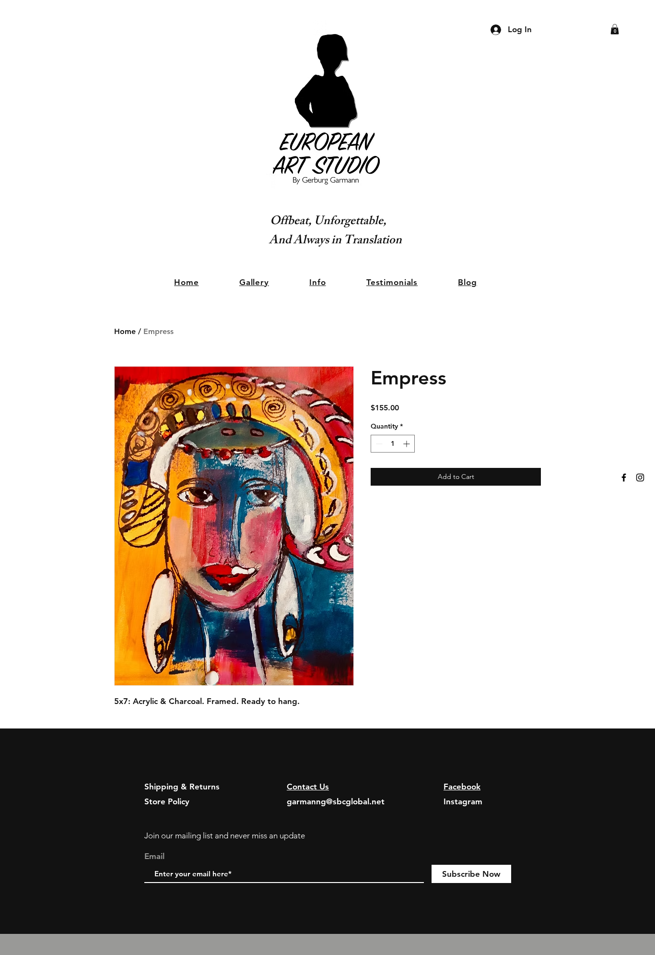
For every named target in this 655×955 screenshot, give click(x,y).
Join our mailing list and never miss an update (224, 835)
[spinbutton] (392, 443)
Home (125, 331)
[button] (614, 29)
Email (154, 856)
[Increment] (407, 443)
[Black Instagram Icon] (640, 477)
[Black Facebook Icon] (624, 477)
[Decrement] (378, 443)
